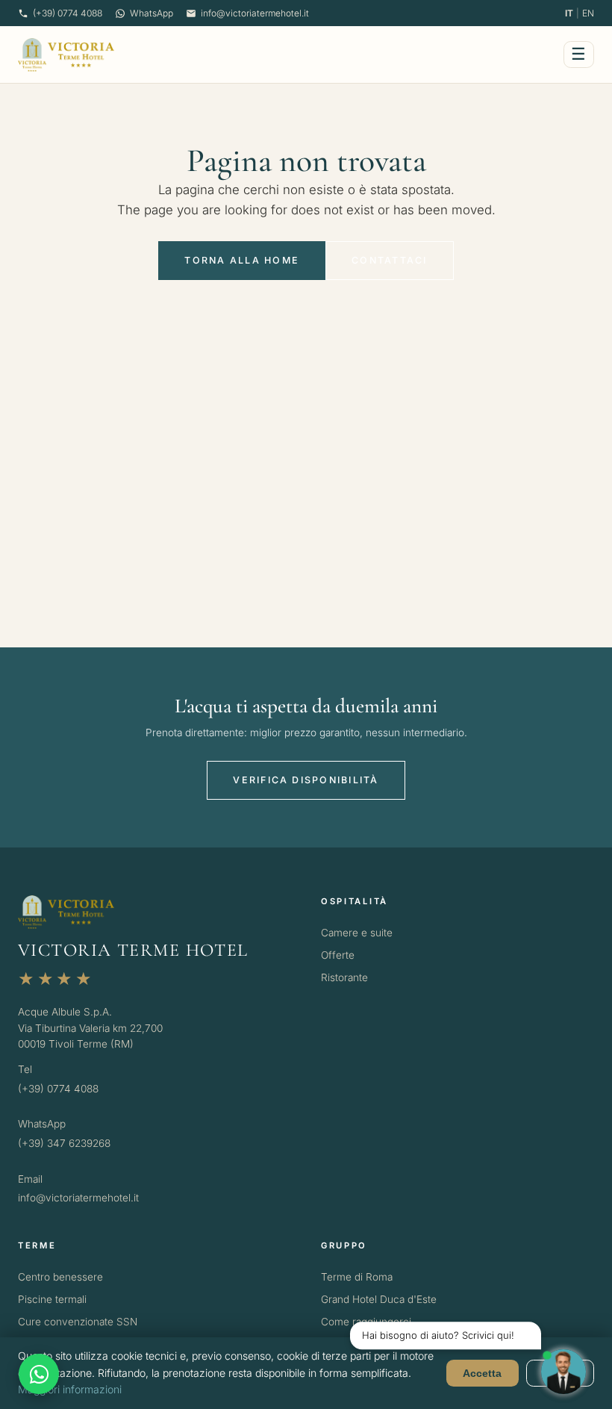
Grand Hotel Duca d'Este (379, 1299)
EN (588, 13)
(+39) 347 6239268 (64, 1143)
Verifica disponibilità (305, 780)
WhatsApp (151, 13)
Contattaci (389, 260)
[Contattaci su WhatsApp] (39, 1374)
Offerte (338, 955)
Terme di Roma (357, 1277)
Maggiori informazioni (70, 1389)
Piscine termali (52, 1299)
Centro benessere (60, 1277)
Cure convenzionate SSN (77, 1322)
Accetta (482, 1373)
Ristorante (344, 977)
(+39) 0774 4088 (67, 13)
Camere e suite (357, 933)
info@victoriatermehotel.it (255, 13)
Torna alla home (241, 260)
